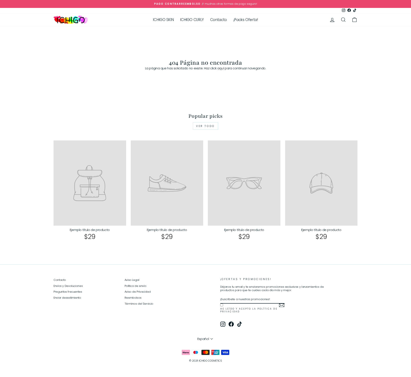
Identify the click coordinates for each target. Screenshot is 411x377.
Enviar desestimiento (67, 298)
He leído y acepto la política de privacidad (248, 310)
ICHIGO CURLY (192, 19)
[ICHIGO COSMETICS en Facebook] (231, 324)
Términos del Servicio (139, 303)
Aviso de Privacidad (138, 292)
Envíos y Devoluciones (68, 286)
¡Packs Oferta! (245, 19)
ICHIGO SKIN (163, 19)
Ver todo (205, 126)
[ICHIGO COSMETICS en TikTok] (239, 324)
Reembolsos (133, 298)
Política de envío (135, 286)
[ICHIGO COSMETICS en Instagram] (222, 324)
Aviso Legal (132, 280)
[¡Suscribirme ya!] (281, 305)
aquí (220, 68)
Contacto (218, 19)
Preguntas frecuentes (68, 292)
